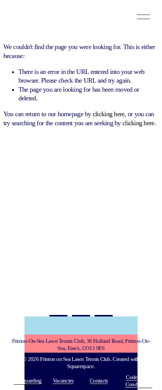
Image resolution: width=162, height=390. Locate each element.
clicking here (109, 114)
